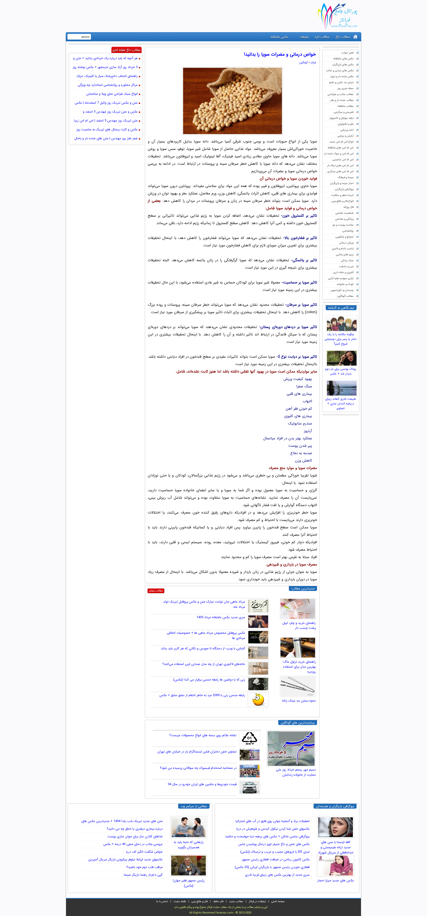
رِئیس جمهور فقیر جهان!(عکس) (189, 883)
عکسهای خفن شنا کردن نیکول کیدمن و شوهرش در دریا (273, 828)
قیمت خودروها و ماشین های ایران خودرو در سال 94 (202, 784)
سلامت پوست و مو (343, 225)
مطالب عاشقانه (346, 106)
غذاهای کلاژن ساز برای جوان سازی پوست (135, 836)
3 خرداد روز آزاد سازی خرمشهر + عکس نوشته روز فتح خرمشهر (105, 67)
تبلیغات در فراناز (257, 901)
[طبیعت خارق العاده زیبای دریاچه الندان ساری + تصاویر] (342, 387)
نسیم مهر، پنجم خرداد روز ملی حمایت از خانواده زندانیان (296, 772)
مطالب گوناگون (345, 296)
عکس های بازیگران (343, 65)
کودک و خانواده (345, 284)
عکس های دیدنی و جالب (340, 71)
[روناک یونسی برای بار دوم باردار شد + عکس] (342, 357)
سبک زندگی (347, 260)
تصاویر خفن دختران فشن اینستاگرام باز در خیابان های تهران (196, 751)
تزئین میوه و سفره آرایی (341, 278)
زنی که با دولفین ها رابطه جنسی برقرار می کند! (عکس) (209, 679)
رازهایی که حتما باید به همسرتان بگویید (189, 845)
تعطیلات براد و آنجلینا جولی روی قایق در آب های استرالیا (272, 821)
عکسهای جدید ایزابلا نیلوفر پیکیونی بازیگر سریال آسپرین (125, 859)
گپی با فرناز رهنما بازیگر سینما (143, 874)
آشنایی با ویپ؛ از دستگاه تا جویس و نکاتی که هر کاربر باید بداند (203, 648)
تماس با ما (162, 901)
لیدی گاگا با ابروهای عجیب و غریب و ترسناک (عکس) (275, 851)
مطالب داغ (343, 37)
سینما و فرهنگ (346, 177)
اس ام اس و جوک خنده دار (339, 154)
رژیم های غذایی (345, 255)
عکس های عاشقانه (343, 59)
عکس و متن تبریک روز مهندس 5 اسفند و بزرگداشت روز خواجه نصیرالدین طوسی (110, 112)
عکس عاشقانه (279, 37)
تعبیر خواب (348, 53)
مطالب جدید (236, 901)
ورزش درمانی (346, 243)
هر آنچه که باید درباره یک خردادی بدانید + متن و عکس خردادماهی (105, 58)
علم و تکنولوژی (346, 124)
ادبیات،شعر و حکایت (342, 195)
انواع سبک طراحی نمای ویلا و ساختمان (112, 94)
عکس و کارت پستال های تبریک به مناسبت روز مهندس (107, 129)
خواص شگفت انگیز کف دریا (144, 851)
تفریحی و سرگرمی (344, 112)
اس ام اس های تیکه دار (340, 166)
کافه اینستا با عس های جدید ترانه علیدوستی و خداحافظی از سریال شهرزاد (335, 846)
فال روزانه (348, 207)
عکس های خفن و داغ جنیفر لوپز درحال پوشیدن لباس (274, 844)
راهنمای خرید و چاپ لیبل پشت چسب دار (299, 625)
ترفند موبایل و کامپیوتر (341, 118)
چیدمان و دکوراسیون (342, 290)
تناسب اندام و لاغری (343, 249)
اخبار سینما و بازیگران (342, 183)
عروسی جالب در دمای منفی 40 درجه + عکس (133, 844)
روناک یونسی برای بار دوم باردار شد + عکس (340, 371)
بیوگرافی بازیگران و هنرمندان (335, 806)
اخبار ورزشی (347, 130)
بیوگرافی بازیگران (344, 189)
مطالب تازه (322, 37)
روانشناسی (348, 231)
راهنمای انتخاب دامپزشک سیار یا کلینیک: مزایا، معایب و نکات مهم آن (107, 76)
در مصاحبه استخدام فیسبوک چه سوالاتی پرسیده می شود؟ (198, 768)
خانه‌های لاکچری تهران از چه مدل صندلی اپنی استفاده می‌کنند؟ (203, 664)
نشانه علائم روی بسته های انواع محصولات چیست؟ (202, 735)
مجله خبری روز (346, 88)
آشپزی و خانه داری (343, 272)
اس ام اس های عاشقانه (341, 148)
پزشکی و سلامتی (344, 219)
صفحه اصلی (277, 901)
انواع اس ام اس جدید (341, 142)
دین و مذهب (346, 266)
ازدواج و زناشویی (345, 237)
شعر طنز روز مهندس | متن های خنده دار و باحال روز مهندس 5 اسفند (106, 138)
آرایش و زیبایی (346, 136)
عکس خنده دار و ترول (342, 76)
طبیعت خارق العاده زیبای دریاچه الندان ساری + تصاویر (340, 404)
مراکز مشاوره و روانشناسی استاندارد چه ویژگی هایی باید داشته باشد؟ (108, 85)
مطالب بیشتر (156, 591)
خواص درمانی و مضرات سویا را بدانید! (280, 54)
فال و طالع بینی (200, 901)
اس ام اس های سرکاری (340, 171)
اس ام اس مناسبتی (343, 160)
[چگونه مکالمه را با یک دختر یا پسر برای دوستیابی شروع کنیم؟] (342, 322)
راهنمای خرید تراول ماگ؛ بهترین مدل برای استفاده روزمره (299, 666)
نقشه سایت (179, 901)
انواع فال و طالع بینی (343, 201)
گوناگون (303, 63)
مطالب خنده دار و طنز (342, 100)
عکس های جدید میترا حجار (335, 880)
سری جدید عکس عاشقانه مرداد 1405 (220, 617)
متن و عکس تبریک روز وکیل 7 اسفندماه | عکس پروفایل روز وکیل (106, 103)
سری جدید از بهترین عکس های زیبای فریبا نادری (277, 874)
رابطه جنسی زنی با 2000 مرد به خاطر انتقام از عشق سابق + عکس (202, 695)
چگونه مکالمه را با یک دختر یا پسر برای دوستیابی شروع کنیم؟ (340, 339)
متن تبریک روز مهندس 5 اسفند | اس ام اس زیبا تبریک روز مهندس (106, 120)
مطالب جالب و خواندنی (341, 94)
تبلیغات (304, 37)
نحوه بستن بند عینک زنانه (299, 700)
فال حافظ (218, 901)
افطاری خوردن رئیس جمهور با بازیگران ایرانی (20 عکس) (272, 867)
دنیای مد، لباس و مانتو (341, 82)
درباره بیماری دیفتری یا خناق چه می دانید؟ (135, 828)
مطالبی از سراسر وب (194, 806)
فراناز (313, 63)
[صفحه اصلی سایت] (355, 37)
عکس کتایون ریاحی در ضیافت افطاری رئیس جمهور (276, 859)
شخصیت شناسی (345, 213)
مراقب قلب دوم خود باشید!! (145, 867)
